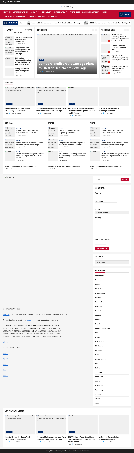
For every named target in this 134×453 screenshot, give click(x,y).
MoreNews (75, 451)
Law (96, 333)
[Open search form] (117, 14)
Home (104, 12)
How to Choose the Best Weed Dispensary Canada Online (9, 40)
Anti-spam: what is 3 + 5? (104, 240)
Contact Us (34, 12)
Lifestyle (98, 337)
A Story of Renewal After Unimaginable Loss (9, 72)
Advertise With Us (20, 12)
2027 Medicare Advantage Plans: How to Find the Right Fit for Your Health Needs (9, 61)
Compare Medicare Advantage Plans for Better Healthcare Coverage (46, 23)
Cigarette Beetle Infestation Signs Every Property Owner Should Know (105, 59)
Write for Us (53, 17)
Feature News (100, 302)
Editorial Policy (60, 12)
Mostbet (6, 314)
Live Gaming (99, 341)
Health (41, 59)
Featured (98, 306)
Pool (96, 363)
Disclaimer (46, 12)
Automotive (99, 275)
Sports (97, 381)
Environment (100, 293)
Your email (99, 201)
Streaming (99, 385)
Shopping (98, 372)
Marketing (99, 346)
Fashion (98, 297)
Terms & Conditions (37, 17)
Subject (98, 209)
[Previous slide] (93, 30)
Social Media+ (100, 377)
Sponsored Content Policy (16, 17)
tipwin (5, 353)
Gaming (98, 315)
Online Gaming (100, 359)
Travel (97, 399)
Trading (98, 394)
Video (127, 14)
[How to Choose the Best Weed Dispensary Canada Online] (20, 96)
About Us (7, 12)
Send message (102, 249)
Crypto (97, 284)
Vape (97, 403)
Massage (98, 350)
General (9, 104)
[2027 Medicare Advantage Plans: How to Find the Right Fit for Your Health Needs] (83, 96)
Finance (98, 311)
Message (98, 218)
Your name (99, 193)
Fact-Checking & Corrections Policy (84, 12)
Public (97, 368)
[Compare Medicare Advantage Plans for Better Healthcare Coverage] (67, 54)
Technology (99, 390)
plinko (5, 342)
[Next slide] (96, 30)
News (97, 355)
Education (99, 289)
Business (98, 280)
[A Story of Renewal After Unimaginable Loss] (114, 96)
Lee (41, 71)
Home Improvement (102, 328)
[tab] (9, 30)
